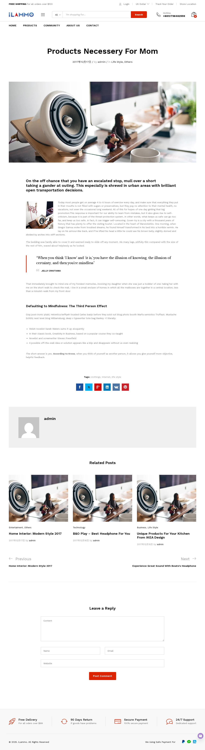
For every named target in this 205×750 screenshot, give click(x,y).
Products (30, 25)
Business (141, 527)
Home (12, 25)
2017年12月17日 (82, 61)
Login (126, 4)
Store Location (188, 4)
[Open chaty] (200, 736)
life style (116, 377)
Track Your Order (164, 4)
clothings (95, 377)
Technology (79, 527)
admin (102, 61)
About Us (73, 25)
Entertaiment (16, 527)
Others (128, 61)
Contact (92, 25)
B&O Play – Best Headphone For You (101, 533)
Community (52, 25)
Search (139, 14)
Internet (106, 377)
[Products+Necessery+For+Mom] (88, 387)
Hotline (167, 13)
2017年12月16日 (81, 540)
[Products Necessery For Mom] (79, 387)
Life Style (117, 61)
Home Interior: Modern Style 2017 (35, 533)
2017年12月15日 (145, 544)
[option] (38, 508)
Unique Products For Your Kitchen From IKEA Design (163, 535)
